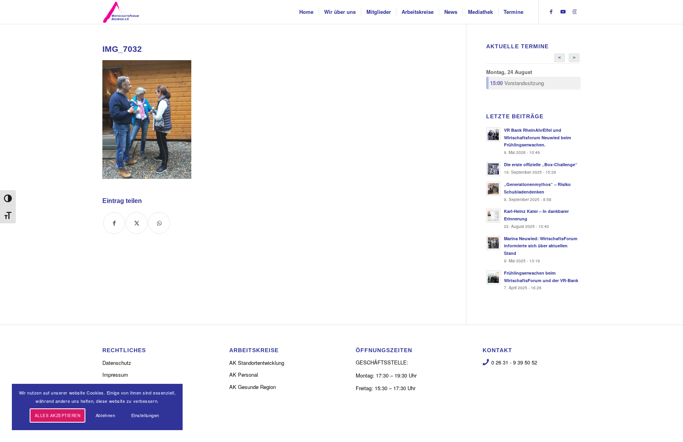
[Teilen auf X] (136, 223)
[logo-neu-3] (121, 12)
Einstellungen (145, 415)
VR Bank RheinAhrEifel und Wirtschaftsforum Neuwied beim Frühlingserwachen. (537, 137)
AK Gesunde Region (252, 387)
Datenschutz (116, 362)
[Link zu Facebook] (551, 11)
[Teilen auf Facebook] (114, 223)
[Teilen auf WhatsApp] (159, 223)
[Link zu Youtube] (563, 11)
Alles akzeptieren (58, 415)
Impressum (115, 374)
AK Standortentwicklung (256, 362)
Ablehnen (105, 415)
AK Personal (243, 374)
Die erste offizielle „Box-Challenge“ (540, 164)
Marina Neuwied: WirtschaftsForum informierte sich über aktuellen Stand (540, 245)
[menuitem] (306, 12)
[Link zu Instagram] (575, 11)
